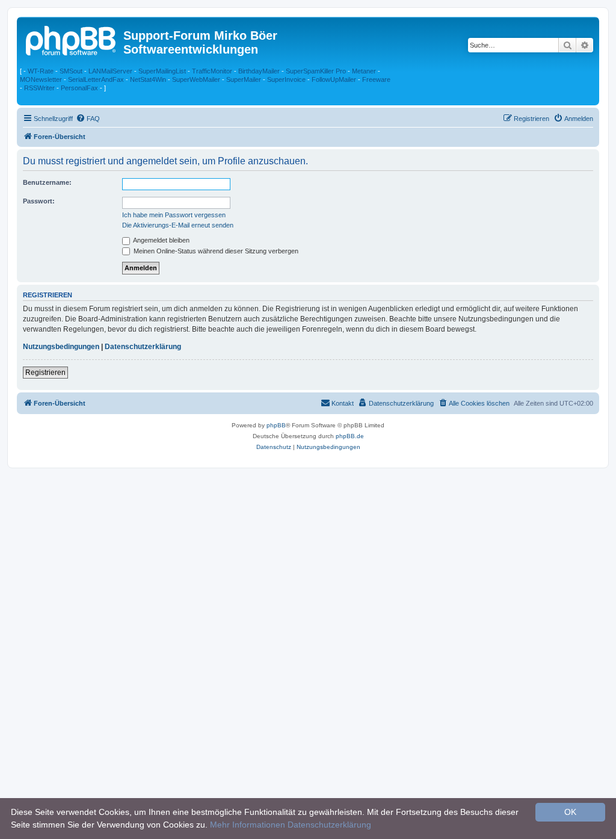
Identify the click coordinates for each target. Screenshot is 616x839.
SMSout (71, 71)
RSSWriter (39, 87)
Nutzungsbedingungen (61, 346)
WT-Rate (41, 71)
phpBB (276, 425)
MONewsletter (41, 79)
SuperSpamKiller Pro (316, 71)
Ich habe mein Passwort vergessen (174, 214)
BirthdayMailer (259, 71)
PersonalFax (79, 87)
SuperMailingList (162, 71)
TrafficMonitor (212, 71)
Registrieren (45, 372)
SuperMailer (243, 79)
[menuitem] (88, 118)
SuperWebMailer (196, 79)
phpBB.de (350, 436)
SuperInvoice (286, 79)
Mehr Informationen (247, 824)
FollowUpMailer (334, 79)
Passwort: (39, 201)
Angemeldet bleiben (160, 240)
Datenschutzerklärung (143, 346)
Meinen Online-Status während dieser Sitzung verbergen (215, 251)
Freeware (376, 79)
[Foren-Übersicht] (71, 39)
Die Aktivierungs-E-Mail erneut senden (177, 225)
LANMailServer (110, 71)
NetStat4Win (148, 79)
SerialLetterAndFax (96, 79)
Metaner (364, 71)
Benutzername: (47, 182)
